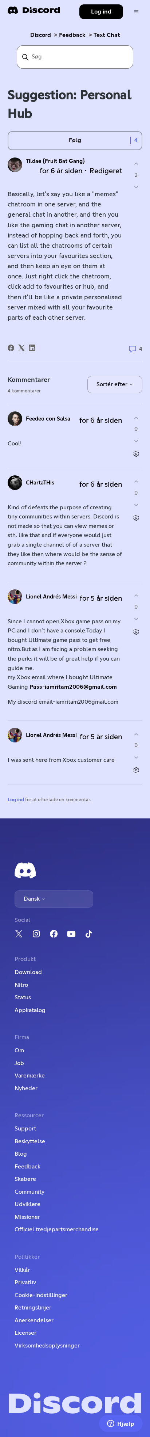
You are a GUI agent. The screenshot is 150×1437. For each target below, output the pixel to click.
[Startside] (34, 12)
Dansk (32, 899)
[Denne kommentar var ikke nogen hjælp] (136, 441)
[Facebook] (11, 348)
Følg (75, 140)
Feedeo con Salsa (48, 419)
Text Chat (107, 35)
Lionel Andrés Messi (51, 597)
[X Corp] (21, 348)
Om (19, 1050)
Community (29, 1192)
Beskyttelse (30, 1141)
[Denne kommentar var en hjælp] (136, 417)
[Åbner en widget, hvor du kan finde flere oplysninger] (121, 1424)
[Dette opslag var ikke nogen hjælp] (136, 186)
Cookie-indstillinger (41, 1295)
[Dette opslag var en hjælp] (136, 163)
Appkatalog (30, 1010)
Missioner (27, 1217)
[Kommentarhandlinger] (136, 454)
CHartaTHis (40, 483)
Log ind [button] (101, 12)
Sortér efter (112, 384)
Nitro (21, 985)
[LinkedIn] (32, 348)
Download (28, 972)
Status (23, 997)
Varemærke (30, 1076)
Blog (21, 1154)
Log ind (16, 800)
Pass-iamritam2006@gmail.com (73, 687)
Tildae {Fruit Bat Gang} (55, 161)
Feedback (72, 35)
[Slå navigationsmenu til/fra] (136, 11)
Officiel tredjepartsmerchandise (57, 1229)
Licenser (25, 1333)
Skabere (25, 1179)
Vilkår (22, 1270)
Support (25, 1129)
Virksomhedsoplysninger (47, 1346)
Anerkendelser (34, 1320)
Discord (40, 35)
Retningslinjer (33, 1308)
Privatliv (25, 1282)
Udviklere (27, 1204)
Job (19, 1063)
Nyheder (26, 1088)
